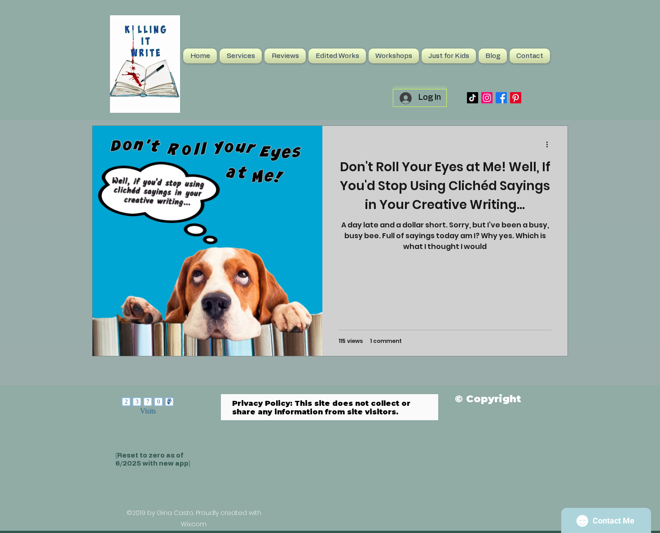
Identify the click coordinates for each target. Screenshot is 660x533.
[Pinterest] (515, 97)
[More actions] (550, 144)
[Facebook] (501, 97)
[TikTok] (472, 97)
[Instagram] (487, 97)
